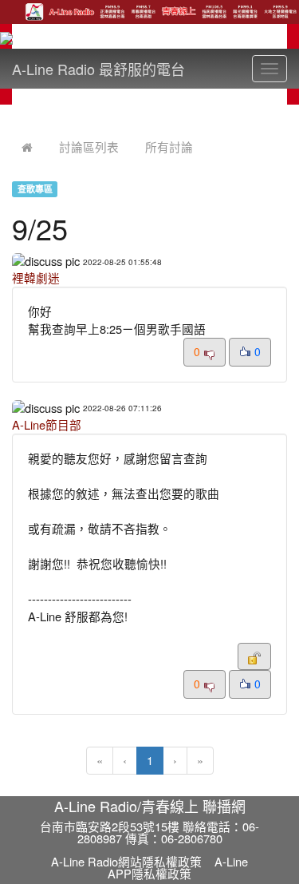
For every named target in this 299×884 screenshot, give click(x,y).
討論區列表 (89, 146)
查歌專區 (35, 189)
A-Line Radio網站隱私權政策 (126, 861)
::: (15, 114)
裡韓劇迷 (36, 277)
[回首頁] (27, 146)
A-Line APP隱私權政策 (178, 867)
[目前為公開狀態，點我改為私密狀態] (254, 656)
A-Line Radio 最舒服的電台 (98, 68)
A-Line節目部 (46, 424)
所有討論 (169, 146)
